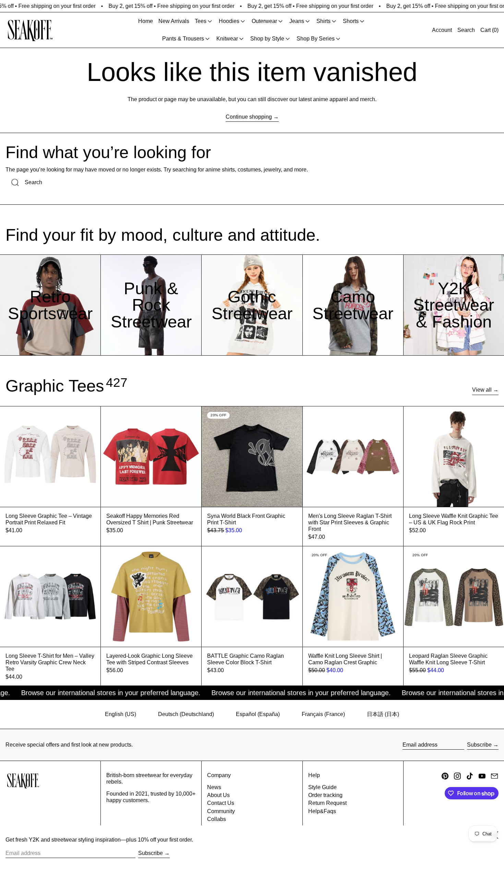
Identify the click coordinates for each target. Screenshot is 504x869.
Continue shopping (249, 117)
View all (482, 390)
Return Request (327, 803)
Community (221, 811)
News (214, 787)
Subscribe (479, 745)
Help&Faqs (322, 811)
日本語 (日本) (383, 714)
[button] (466, 30)
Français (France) (323, 714)
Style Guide (322, 787)
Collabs (216, 819)
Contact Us (220, 803)
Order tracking (325, 795)
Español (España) (258, 714)
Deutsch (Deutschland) (186, 714)
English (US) (120, 714)
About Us (218, 795)
